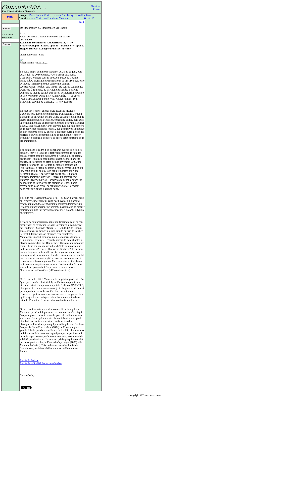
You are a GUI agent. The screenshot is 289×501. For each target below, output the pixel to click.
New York (35, 18)
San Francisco (50, 18)
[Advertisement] (11, 449)
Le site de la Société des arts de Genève (41, 363)
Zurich (47, 15)
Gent (88, 15)
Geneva (57, 15)
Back (81, 22)
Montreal (63, 18)
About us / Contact (95, 8)
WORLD (89, 18)
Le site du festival (29, 360)
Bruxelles (80, 15)
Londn (39, 15)
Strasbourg (67, 15)
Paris (10, 16)
